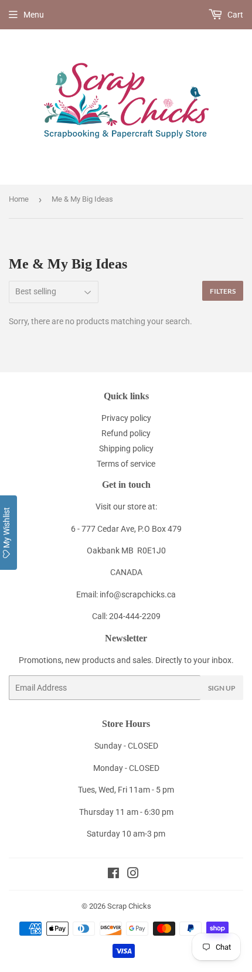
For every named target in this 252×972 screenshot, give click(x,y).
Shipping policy (126, 448)
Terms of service (126, 463)
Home (19, 199)
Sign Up (222, 688)
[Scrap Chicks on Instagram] (133, 874)
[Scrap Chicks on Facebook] (113, 874)
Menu (33, 14)
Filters (223, 291)
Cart (234, 14)
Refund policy (126, 433)
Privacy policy (126, 418)
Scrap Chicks (129, 906)
